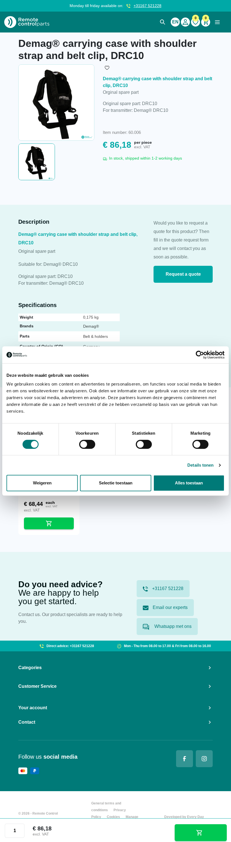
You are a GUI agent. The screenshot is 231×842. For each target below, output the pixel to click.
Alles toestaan (189, 482)
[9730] (201, 832)
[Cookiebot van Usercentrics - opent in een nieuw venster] (200, 355)
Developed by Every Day (184, 817)
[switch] (87, 444)
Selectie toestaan (115, 482)
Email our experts (170, 607)
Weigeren (42, 482)
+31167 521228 (147, 5)
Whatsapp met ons (172, 626)
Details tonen (200, 465)
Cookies (113, 817)
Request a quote (183, 274)
